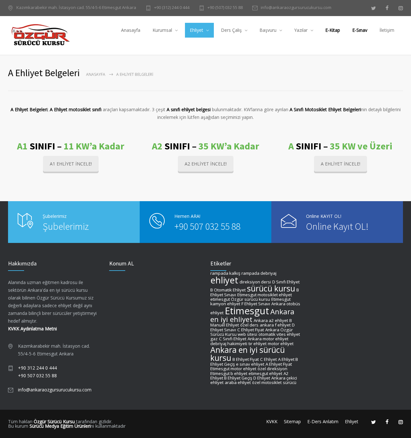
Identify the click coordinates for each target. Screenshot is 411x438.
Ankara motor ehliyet (268, 339)
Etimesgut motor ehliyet (233, 368)
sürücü (289, 382)
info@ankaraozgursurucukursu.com (296, 7)
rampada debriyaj (258, 273)
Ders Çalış (231, 30)
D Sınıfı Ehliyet (286, 282)
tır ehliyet (258, 343)
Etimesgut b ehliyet (228, 373)
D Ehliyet (261, 378)
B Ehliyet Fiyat (245, 359)
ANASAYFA (95, 74)
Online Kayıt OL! (337, 226)
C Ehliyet (268, 359)
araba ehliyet (238, 382)
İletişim (387, 30)
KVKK (271, 421)
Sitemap (292, 421)
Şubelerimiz (66, 226)
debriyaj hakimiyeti (228, 343)
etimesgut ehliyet (265, 373)
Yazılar (301, 30)
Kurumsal (162, 30)
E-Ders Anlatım (322, 421)
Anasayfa (130, 30)
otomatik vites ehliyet (279, 334)
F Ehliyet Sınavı (255, 304)
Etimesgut (247, 310)
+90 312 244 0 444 (37, 368)
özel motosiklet (267, 382)
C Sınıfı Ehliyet (232, 339)
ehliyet (224, 280)
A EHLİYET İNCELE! (340, 164)
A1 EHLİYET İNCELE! (71, 164)
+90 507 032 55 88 (207, 226)
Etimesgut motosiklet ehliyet (264, 295)
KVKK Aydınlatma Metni (32, 329)
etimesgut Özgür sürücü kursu (240, 299)
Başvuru (267, 30)
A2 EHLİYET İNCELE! (206, 164)
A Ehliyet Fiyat (279, 364)
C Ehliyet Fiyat (250, 330)
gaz (214, 339)
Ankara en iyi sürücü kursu (247, 353)
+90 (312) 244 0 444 (171, 7)
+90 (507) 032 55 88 (225, 7)
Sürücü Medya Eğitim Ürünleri (60, 426)
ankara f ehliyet (275, 325)
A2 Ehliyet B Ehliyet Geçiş (249, 376)
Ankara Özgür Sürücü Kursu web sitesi (251, 332)
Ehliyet (196, 30)
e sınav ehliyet (250, 364)
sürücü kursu (271, 288)
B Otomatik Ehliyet (228, 290)
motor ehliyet (280, 343)
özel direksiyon (272, 368)
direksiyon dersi (255, 282)
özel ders (249, 325)
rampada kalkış (225, 273)
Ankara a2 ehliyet (271, 320)
